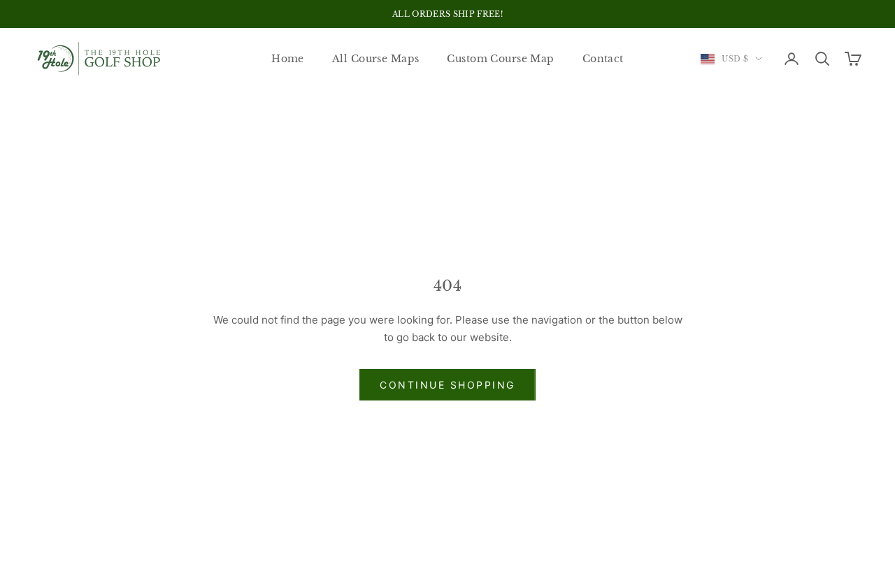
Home (287, 58)
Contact (603, 58)
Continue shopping (447, 385)
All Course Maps (375, 58)
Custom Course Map (500, 58)
